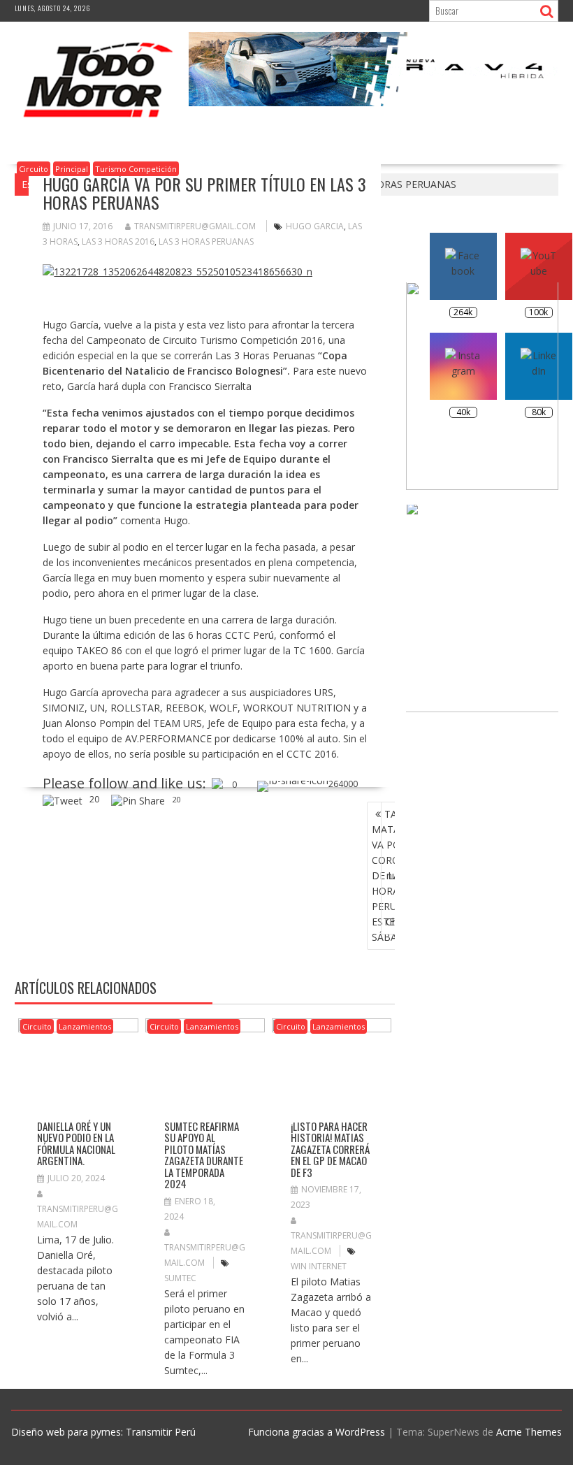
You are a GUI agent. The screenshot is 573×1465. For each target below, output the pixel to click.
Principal (71, 169)
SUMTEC (180, 1278)
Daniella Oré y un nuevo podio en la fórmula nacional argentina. (76, 1143)
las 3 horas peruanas (206, 241)
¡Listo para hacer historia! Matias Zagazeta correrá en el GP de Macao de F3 (330, 1149)
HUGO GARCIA (315, 226)
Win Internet (319, 1266)
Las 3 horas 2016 (118, 241)
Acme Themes (529, 1431)
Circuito (33, 169)
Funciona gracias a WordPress (316, 1431)
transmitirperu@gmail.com (195, 226)
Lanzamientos (85, 1026)
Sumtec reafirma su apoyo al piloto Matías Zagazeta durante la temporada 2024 (203, 1155)
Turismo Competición (136, 169)
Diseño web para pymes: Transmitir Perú (103, 1431)
